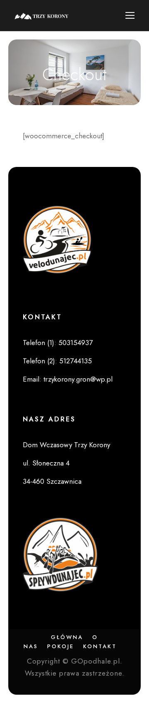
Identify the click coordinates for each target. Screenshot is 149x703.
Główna (67, 637)
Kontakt (100, 646)
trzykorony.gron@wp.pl (78, 379)
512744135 (75, 361)
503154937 (75, 343)
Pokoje (60, 646)
